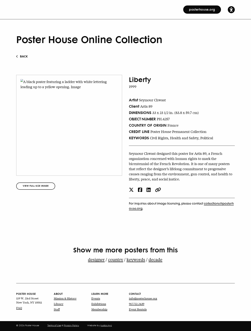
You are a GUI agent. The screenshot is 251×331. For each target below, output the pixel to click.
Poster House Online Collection (89, 39)
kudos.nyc (106, 325)
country (115, 259)
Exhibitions (98, 304)
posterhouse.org (202, 9)
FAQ (19, 308)
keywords (136, 259)
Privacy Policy (71, 325)
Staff (57, 309)
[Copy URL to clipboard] (158, 190)
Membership (99, 309)
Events (95, 298)
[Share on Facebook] (140, 190)
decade (155, 259)
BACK (24, 56)
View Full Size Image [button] (36, 185)
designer (96, 259)
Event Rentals (138, 309)
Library (58, 304)
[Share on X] (131, 190)
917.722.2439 (136, 304)
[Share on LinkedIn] (149, 190)
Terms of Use (54, 325)
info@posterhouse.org (143, 298)
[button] (231, 9)
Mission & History (65, 298)
